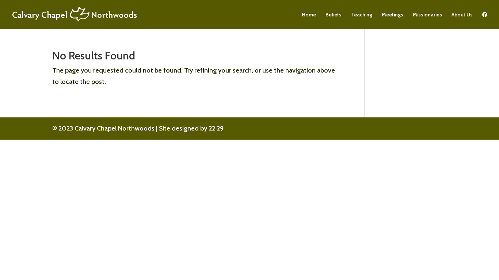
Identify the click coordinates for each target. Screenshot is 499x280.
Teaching (361, 15)
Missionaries (427, 15)
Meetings (392, 15)
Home (309, 15)
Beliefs (333, 15)
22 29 (216, 128)
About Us (462, 15)
